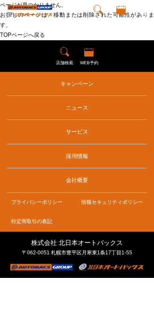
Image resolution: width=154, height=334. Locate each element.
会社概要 (77, 180)
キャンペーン (77, 84)
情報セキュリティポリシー (112, 202)
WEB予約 (121, 19)
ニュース (77, 107)
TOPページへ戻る (22, 35)
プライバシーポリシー (36, 202)
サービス (77, 131)
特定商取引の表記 (31, 221)
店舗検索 (98, 19)
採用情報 (77, 156)
